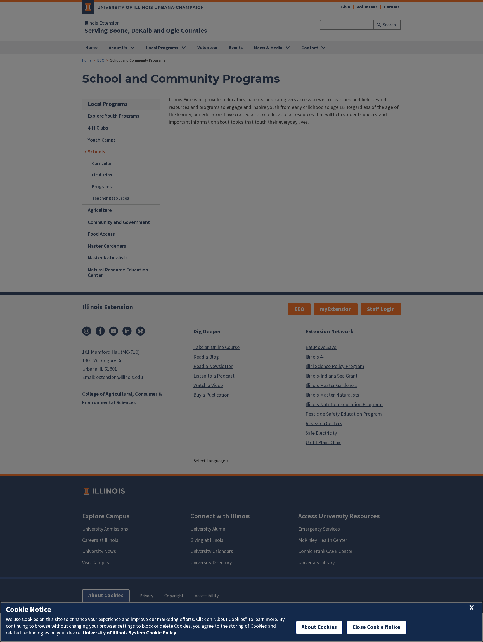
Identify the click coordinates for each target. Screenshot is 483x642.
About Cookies (319, 627)
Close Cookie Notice (376, 627)
